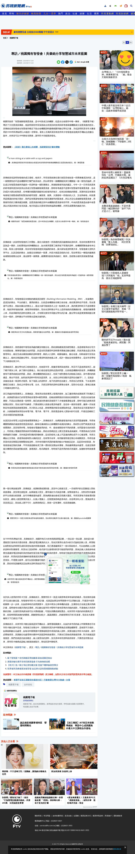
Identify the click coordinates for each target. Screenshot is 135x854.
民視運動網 (107, 13)
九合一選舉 (49, 13)
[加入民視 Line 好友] (67, 569)
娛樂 (82, 13)
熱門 (60, 13)
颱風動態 (36, 13)
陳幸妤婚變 (22, 13)
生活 (89, 13)
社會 (75, 13)
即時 (11, 13)
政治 (67, 13)
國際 (96, 13)
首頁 (4, 13)
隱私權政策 (117, 849)
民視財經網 (122, 13)
